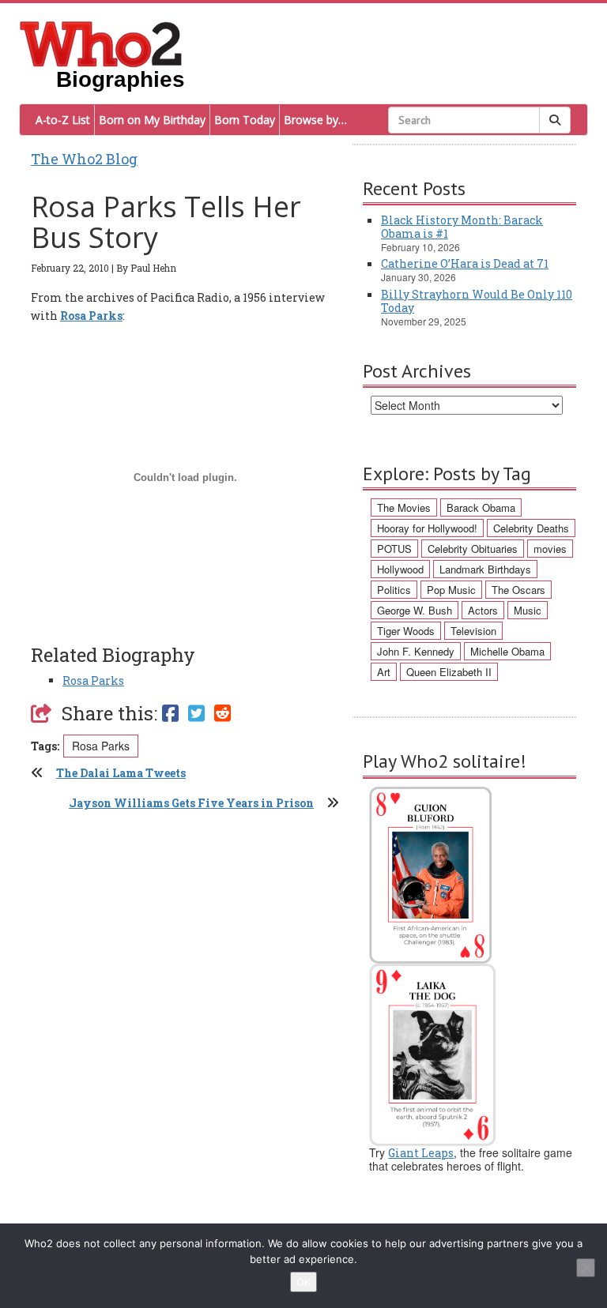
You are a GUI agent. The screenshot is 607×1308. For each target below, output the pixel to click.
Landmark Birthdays (485, 569)
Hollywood (400, 569)
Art (383, 671)
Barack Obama (481, 507)
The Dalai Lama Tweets (121, 772)
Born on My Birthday (152, 119)
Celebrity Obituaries (473, 548)
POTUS (394, 548)
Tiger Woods (406, 630)
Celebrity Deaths (531, 528)
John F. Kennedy (415, 651)
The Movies (404, 507)
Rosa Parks (93, 680)
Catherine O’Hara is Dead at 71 (465, 263)
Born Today (244, 119)
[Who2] (101, 43)
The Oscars (518, 589)
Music (527, 610)
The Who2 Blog (84, 158)
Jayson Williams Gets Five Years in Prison (191, 802)
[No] (585, 1267)
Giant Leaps (421, 1152)
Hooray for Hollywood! (427, 528)
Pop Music (451, 589)
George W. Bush (414, 610)
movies (550, 548)
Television (473, 630)
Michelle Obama (507, 651)
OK (303, 1282)
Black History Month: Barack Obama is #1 (462, 226)
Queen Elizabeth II (449, 671)
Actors (483, 610)
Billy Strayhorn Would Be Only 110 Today (476, 301)
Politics (394, 589)
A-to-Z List (63, 119)
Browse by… (315, 119)
